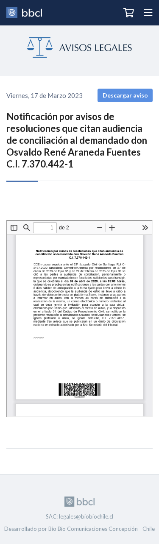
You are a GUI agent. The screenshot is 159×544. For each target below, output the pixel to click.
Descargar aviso (125, 95)
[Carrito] (128, 12)
